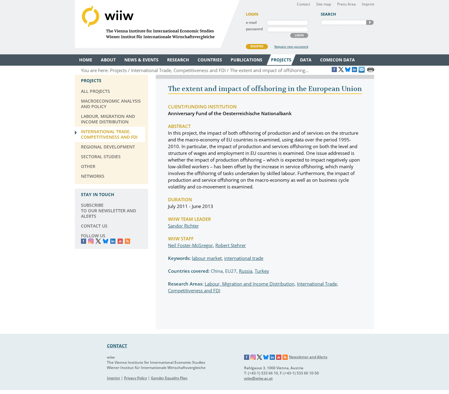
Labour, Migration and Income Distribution (249, 284)
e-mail (251, 22)
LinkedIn (112, 241)
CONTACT (117, 345)
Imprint (368, 4)
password (254, 28)
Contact (303, 4)
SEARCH (370, 22)
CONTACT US (94, 226)
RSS (127, 241)
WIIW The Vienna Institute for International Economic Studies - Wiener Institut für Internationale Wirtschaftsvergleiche (157, 24)
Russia (245, 271)
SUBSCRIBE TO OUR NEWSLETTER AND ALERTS (108, 210)
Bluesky (105, 241)
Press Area (346, 4)
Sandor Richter (183, 226)
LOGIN (299, 35)
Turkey (262, 271)
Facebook (83, 241)
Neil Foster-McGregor (190, 245)
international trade (243, 258)
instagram (90, 241)
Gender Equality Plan (169, 378)
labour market (207, 258)
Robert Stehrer (230, 245)
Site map (323, 4)
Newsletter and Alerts (308, 356)
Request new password (291, 46)
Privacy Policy (135, 378)
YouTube (120, 241)
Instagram (253, 357)
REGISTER (256, 46)
